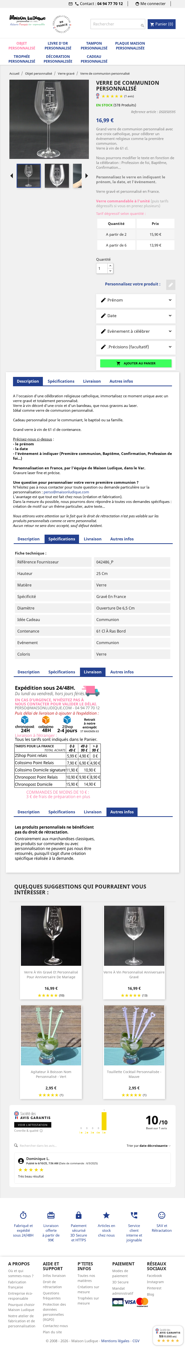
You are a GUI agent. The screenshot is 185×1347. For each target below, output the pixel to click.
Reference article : (144, 111)
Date (108, 315)
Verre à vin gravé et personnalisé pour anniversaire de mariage (51, 974)
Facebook (154, 1275)
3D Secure (120, 1282)
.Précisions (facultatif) (124, 347)
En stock (104, 105)
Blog (150, 1294)
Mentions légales (115, 1340)
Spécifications (61, 381)
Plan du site (52, 1332)
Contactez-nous (55, 1325)
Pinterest (154, 1288)
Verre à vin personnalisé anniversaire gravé (134, 974)
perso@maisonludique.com (66, 491)
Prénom (111, 300)
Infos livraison (54, 1275)
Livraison (92, 381)
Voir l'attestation (32, 1125)
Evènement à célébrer (125, 331)
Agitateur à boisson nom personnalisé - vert (51, 1074)
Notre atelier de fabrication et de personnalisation (21, 1321)
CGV (135, 1340)
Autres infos (121, 381)
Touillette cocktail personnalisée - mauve (134, 1074)
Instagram (155, 1282)
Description (29, 539)
